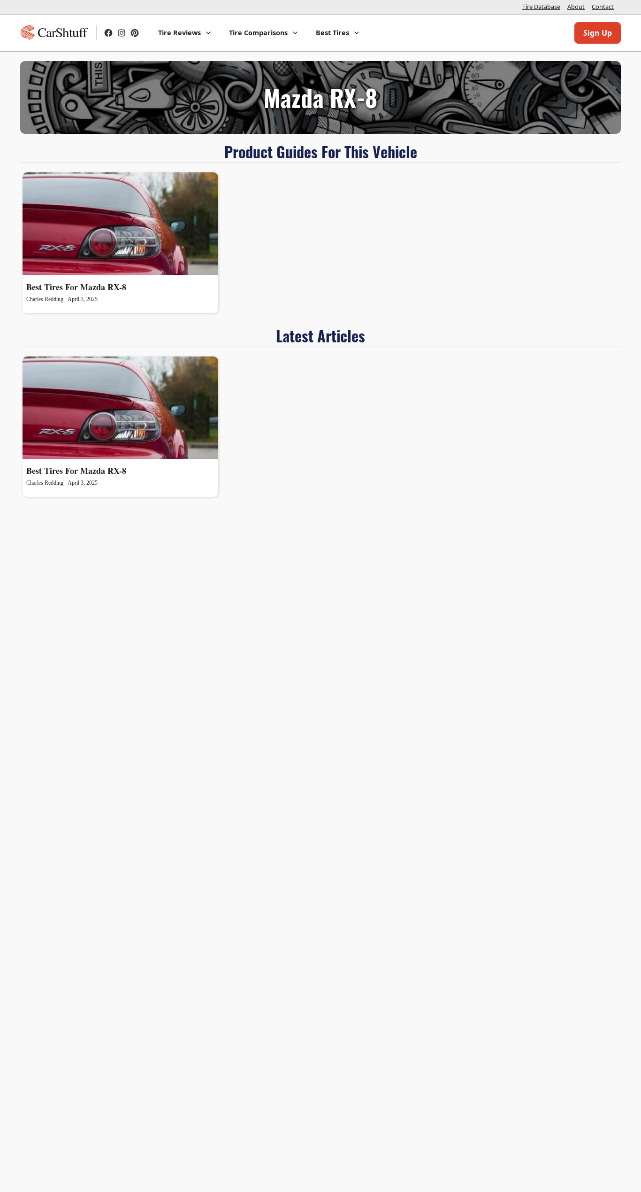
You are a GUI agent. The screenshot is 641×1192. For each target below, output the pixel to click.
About (576, 6)
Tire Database (541, 6)
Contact (603, 6)
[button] (185, 33)
